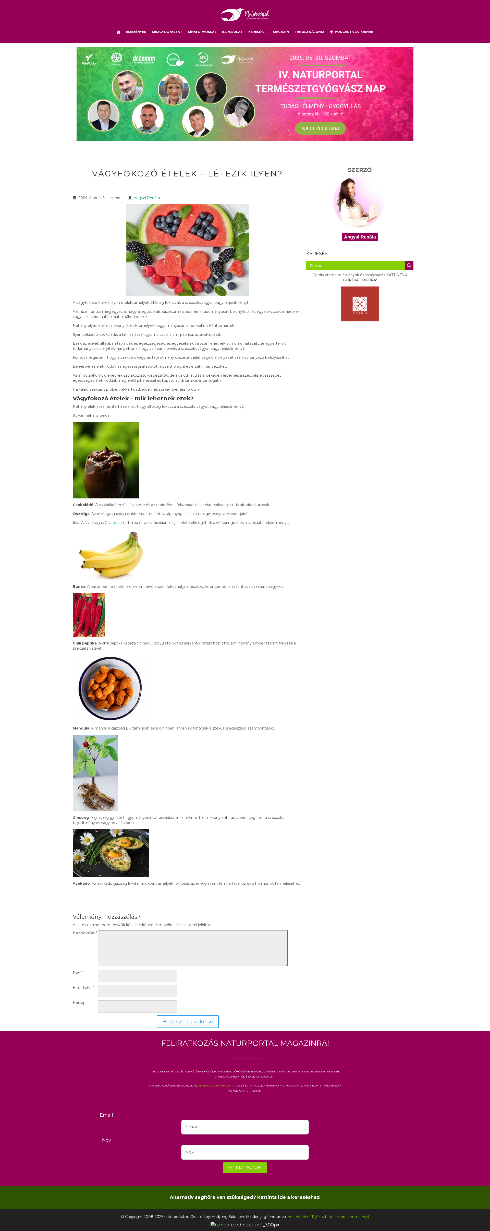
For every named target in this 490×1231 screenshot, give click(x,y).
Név (77, 972)
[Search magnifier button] (409, 265)
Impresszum (347, 1216)
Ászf (365, 1216)
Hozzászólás (85, 932)
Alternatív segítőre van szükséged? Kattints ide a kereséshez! (245, 1197)
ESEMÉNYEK (136, 32)
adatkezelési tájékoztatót (218, 1085)
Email (106, 1115)
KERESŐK (256, 32)
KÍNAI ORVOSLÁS (202, 32)
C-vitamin (113, 522)
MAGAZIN (281, 32)
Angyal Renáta (147, 198)
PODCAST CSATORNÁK (353, 32)
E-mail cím (83, 987)
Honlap (79, 1002)
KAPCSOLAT (232, 32)
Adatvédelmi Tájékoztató (310, 1216)
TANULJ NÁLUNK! (309, 32)
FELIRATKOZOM (245, 1167)
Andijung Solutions (228, 1216)
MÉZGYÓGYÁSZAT (167, 32)
